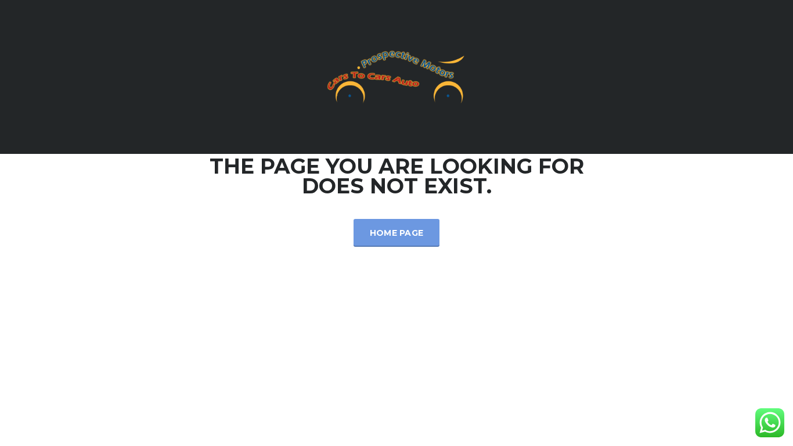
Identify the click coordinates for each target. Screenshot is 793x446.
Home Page (397, 233)
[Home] (396, 76)
